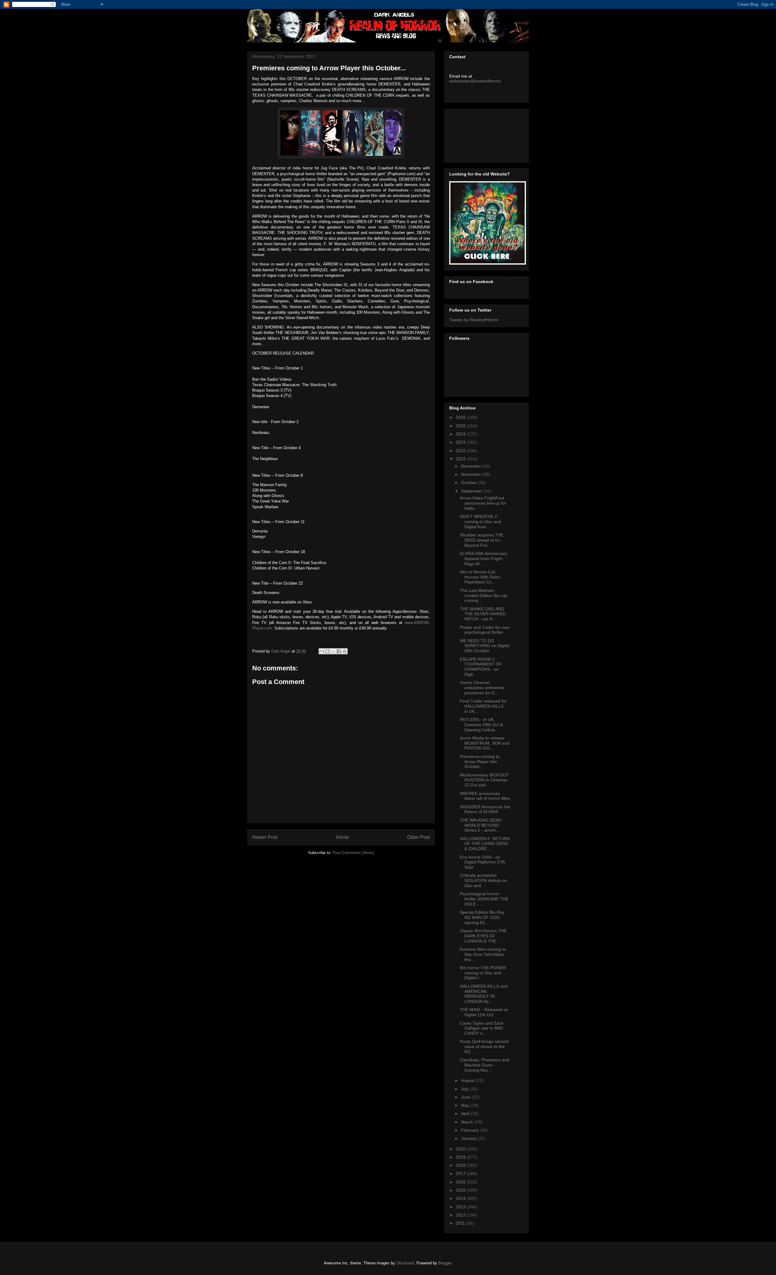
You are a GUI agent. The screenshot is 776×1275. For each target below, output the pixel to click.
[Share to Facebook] (339, 651)
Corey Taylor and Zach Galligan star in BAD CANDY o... (481, 1028)
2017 (461, 1173)
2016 (461, 1182)
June (466, 1097)
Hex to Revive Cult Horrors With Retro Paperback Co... (480, 577)
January (469, 1138)
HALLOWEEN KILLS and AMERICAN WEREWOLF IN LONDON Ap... (483, 994)
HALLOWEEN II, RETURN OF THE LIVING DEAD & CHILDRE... (485, 843)
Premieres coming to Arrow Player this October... (480, 761)
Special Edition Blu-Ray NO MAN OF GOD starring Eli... (482, 917)
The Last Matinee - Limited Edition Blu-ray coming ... (483, 595)
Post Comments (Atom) (353, 852)
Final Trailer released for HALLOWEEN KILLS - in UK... (483, 706)
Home (342, 837)
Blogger (444, 1263)
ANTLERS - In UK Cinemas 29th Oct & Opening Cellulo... (481, 724)
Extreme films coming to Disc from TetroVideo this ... (483, 954)
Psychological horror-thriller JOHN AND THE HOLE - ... (484, 898)
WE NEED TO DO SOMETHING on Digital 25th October (484, 645)
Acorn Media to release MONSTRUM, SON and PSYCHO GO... (485, 743)
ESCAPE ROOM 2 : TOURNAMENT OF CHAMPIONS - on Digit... (481, 667)
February (470, 1130)
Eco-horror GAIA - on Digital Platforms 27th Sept (482, 862)
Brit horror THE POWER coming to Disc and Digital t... (483, 972)
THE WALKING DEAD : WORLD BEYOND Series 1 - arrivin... (482, 825)
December (471, 466)
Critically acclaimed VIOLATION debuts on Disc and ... (483, 880)
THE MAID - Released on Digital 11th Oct (484, 1012)
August (468, 1080)
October (469, 482)
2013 (461, 1206)
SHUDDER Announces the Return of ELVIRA (485, 809)
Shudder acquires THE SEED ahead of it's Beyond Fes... (481, 540)
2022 (461, 450)
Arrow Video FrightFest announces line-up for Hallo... (483, 503)
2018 (461, 1165)
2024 (461, 434)
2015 (461, 1190)
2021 (461, 458)
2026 (461, 417)
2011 (461, 1223)
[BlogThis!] (327, 651)
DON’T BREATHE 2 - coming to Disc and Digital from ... (480, 521)
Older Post (418, 837)
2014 (461, 1198)
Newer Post (264, 837)
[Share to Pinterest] (345, 651)
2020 (461, 1148)
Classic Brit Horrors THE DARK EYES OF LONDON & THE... (483, 935)
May (465, 1105)
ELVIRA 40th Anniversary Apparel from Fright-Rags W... (483, 558)
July (465, 1088)
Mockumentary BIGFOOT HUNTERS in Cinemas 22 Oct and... (484, 780)
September (472, 491)
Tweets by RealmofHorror (473, 319)
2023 (461, 442)
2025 (461, 425)
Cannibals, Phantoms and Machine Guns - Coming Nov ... (484, 1065)
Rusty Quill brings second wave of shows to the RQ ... (484, 1046)
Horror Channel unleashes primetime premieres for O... (482, 687)
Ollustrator (405, 1263)
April (466, 1113)
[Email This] (322, 651)
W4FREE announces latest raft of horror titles (485, 796)
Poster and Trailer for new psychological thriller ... (485, 630)
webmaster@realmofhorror (475, 80)
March (467, 1122)
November (471, 474)
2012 (461, 1215)
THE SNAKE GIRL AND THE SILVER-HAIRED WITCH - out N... (483, 614)
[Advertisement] (476, 134)
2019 (461, 1157)
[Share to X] (333, 651)
